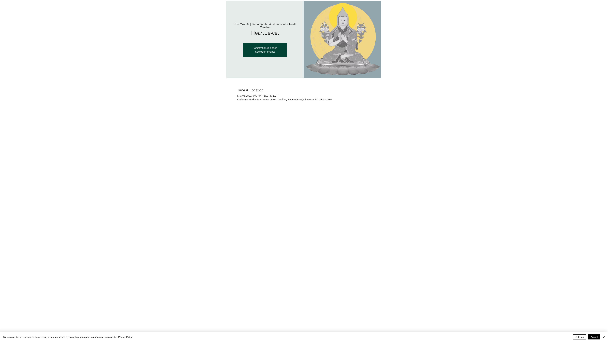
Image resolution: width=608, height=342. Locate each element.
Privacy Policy (125, 337)
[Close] (604, 336)
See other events (265, 51)
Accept (594, 337)
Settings (580, 337)
